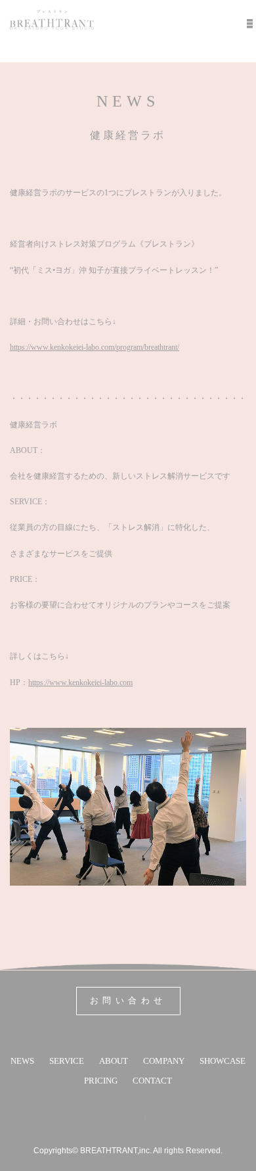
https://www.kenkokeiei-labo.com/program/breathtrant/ (94, 347)
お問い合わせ (128, 1000)
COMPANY (163, 1061)
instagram (139, 1117)
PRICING (100, 1081)
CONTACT (152, 1081)
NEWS (22, 1061)
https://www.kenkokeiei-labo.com (80, 682)
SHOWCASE (222, 1061)
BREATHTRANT (52, 20)
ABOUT (113, 1061)
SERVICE (66, 1061)
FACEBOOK (110, 1117)
